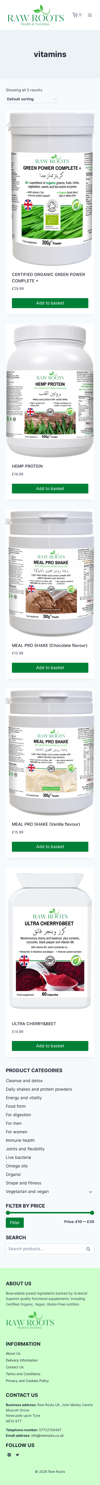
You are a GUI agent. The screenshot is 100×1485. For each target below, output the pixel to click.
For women (16, 1131)
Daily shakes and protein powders (39, 1089)
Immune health (20, 1140)
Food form (16, 1106)
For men (14, 1123)
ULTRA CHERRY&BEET (34, 1023)
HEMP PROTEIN (27, 466)
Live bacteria (18, 1157)
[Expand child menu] (90, 1191)
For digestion (18, 1114)
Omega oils (17, 1165)
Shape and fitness (23, 1183)
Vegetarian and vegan (27, 1191)
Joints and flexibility (25, 1148)
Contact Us (15, 1367)
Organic (13, 1174)
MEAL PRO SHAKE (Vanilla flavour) (46, 824)
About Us (13, 1353)
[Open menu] (89, 15)
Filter (15, 1222)
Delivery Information (22, 1360)
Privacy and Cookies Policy (27, 1381)
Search (89, 1248)
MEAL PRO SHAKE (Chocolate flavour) (49, 645)
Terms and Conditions (23, 1374)
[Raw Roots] (35, 15)
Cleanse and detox (24, 1080)
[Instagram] (9, 1454)
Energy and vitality (24, 1097)
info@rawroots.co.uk (47, 1435)
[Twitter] (17, 1454)
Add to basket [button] (50, 303)
